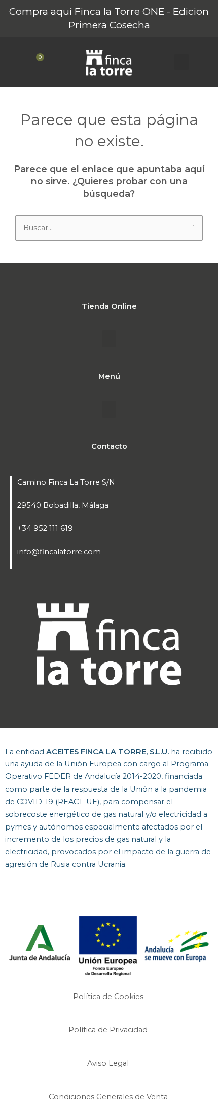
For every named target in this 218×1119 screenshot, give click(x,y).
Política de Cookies (109, 996)
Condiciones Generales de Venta (109, 1096)
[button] (181, 62)
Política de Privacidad (109, 1029)
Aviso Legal (109, 1063)
